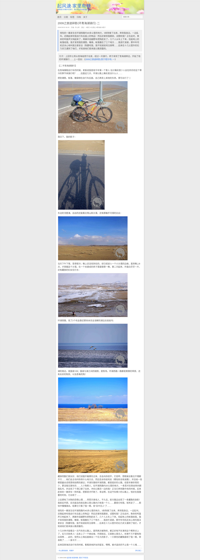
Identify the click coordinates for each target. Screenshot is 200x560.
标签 (72, 16)
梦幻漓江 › (138, 550)
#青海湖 (98, 27)
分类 (66, 16)
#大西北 (93, 27)
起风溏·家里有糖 (74, 5)
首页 (59, 16)
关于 (85, 16)
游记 (82, 27)
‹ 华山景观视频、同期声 (66, 550)
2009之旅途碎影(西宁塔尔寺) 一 (100, 59)
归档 (79, 16)
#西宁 (104, 27)
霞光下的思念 (83, 557)
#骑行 (88, 27)
